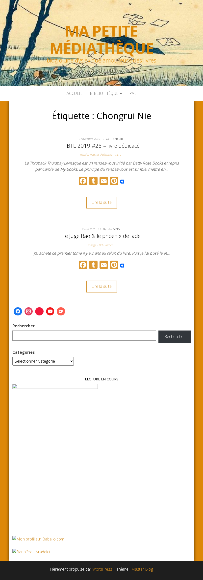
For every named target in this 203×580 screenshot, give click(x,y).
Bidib (119, 139)
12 (100, 229)
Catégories (23, 352)
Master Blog (142, 569)
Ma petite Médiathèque (101, 39)
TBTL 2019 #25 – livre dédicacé (102, 145)
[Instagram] (28, 311)
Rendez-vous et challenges (96, 154)
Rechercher (23, 326)
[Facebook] (17, 311)
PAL (132, 93)
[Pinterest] (39, 311)
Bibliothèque (104, 93)
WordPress (102, 569)
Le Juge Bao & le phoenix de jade (101, 235)
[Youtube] (50, 311)
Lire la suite (102, 202)
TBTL (118, 154)
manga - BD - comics (100, 245)
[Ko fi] (60, 311)
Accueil (74, 93)
